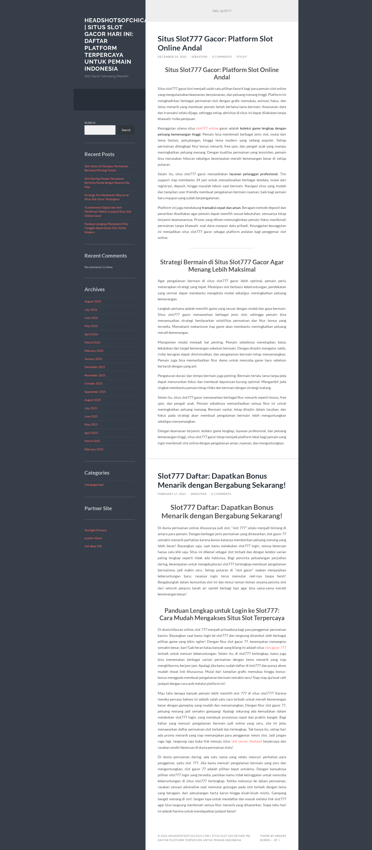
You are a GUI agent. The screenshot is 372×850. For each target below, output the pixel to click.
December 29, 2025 (172, 56)
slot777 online (207, 128)
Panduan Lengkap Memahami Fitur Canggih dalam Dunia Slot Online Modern (106, 228)
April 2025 (91, 432)
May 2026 (91, 326)
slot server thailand (247, 741)
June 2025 (91, 416)
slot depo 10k (93, 546)
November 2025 (94, 375)
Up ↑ (277, 840)
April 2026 (91, 334)
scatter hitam (93, 538)
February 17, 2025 (172, 493)
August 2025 (92, 400)
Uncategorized (93, 484)
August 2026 (92, 301)
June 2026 (91, 317)
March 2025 (92, 441)
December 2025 (94, 367)
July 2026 (90, 309)
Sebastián (199, 56)
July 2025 (90, 408)
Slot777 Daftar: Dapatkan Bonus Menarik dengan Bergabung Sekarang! (222, 480)
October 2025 (93, 383)
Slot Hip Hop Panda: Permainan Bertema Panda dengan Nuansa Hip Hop (106, 183)
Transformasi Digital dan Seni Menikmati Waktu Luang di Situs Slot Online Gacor (107, 211)
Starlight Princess (95, 530)
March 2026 (92, 342)
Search (90, 122)
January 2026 (93, 359)
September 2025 (95, 391)
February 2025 (93, 449)
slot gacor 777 (275, 647)
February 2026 (93, 350)
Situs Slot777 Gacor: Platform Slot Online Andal (215, 43)
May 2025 (91, 424)
